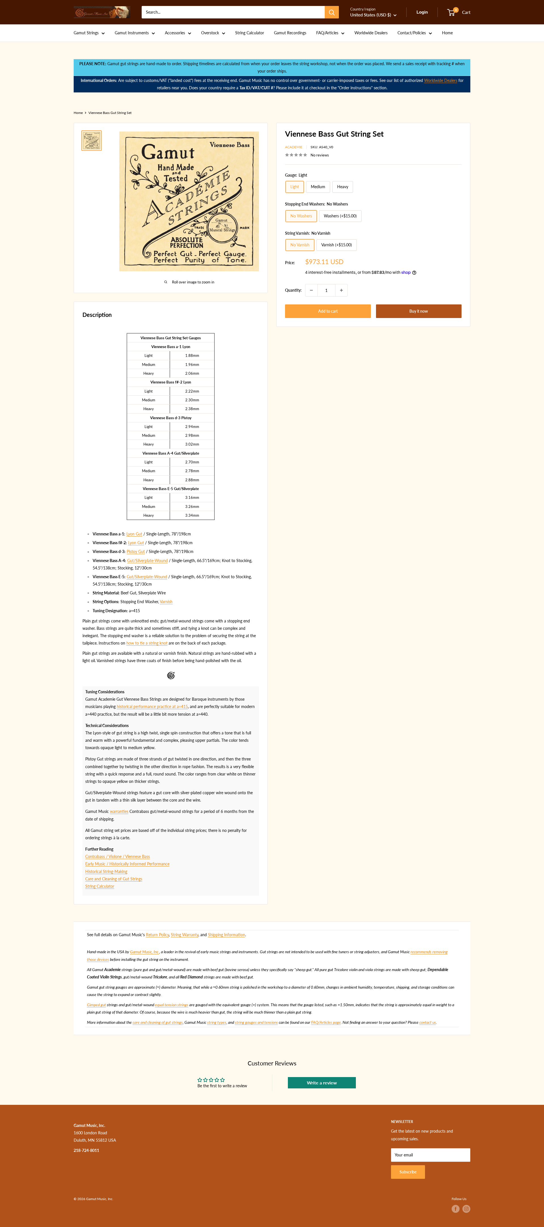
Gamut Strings (86, 32)
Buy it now (418, 311)
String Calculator (249, 32)
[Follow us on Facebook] (456, 1209)
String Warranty (184, 934)
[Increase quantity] (341, 290)
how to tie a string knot (146, 643)
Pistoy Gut (136, 551)
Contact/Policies (412, 32)
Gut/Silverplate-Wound (147, 560)
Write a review (322, 1082)
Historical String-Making (106, 871)
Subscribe (408, 1171)
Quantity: (293, 290)
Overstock (210, 32)
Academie (293, 147)
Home (447, 32)
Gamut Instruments (132, 32)
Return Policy (157, 934)
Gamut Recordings (290, 32)
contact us (427, 1022)
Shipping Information (226, 934)
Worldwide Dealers (371, 32)
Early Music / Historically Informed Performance (127, 863)
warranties (119, 811)
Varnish (166, 601)
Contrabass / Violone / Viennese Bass (117, 856)
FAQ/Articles (327, 32)
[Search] (332, 12)
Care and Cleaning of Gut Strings (113, 878)
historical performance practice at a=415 (152, 706)
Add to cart (328, 311)
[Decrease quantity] (311, 290)
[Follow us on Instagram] (466, 1209)
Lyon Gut (134, 533)
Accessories (175, 32)
